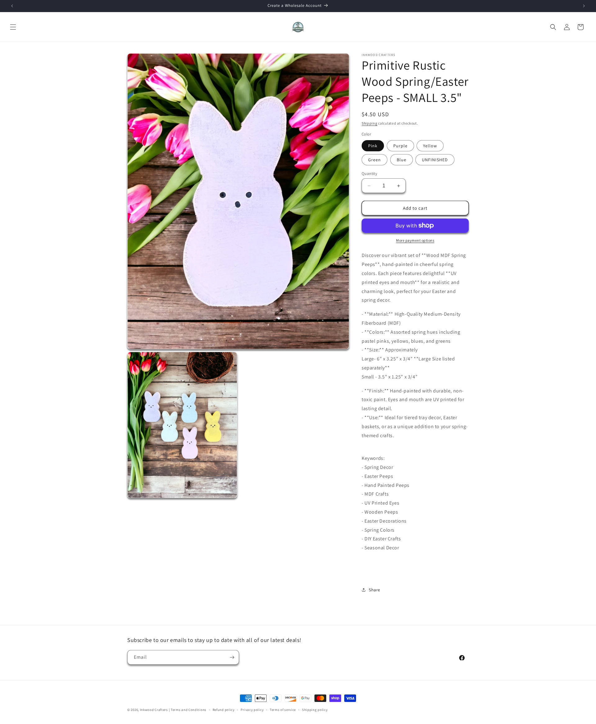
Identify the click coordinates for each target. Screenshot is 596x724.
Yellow (430, 146)
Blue (401, 160)
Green (374, 160)
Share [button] (374, 590)
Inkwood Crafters (154, 710)
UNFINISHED (435, 160)
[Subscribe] (232, 657)
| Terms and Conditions (187, 710)
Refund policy (224, 710)
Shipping (369, 123)
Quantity (369, 173)
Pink (372, 146)
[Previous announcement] (12, 6)
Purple (400, 146)
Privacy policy (252, 710)
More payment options (415, 240)
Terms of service (283, 710)
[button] (13, 27)
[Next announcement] (584, 6)
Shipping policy (315, 710)
